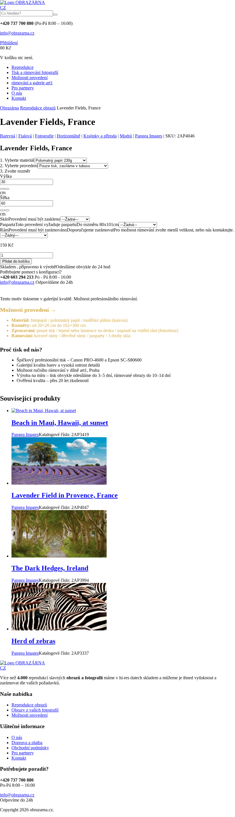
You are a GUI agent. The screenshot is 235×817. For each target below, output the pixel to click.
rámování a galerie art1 (32, 82)
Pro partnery (22, 87)
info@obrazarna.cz (17, 33)
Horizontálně (68, 135)
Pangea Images (148, 135)
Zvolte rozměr (15, 171)
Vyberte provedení (19, 165)
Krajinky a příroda (100, 135)
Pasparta (7, 224)
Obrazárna (9, 107)
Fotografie (44, 135)
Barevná (7, 135)
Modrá (126, 135)
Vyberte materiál (17, 160)
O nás (16, 93)
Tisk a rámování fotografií (34, 72)
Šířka (4, 197)
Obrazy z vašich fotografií (34, 710)
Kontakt (18, 98)
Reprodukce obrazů (38, 107)
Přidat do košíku (16, 261)
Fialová (25, 135)
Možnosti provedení (29, 77)
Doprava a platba (26, 742)
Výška (6, 176)
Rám (4, 229)
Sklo (4, 219)
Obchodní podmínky (30, 747)
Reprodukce (22, 67)
